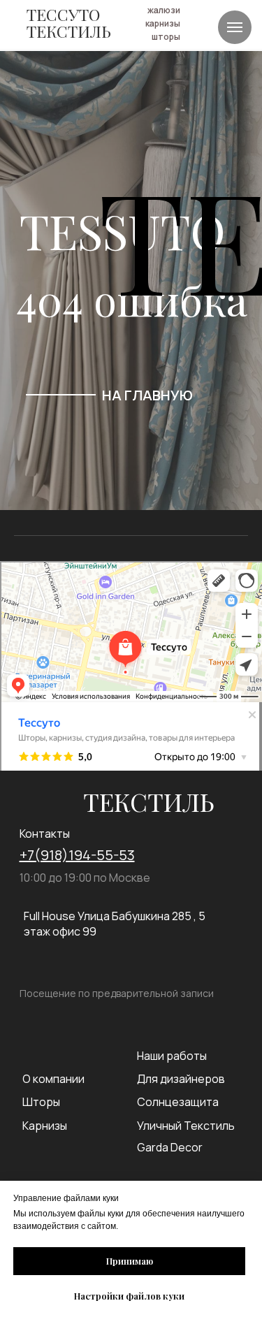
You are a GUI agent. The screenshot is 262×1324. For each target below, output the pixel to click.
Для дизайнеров (181, 1078)
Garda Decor (170, 1147)
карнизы (162, 23)
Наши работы (172, 1055)
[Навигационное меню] (234, 27)
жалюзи (163, 10)
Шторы (41, 1102)
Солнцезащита (178, 1102)
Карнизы (44, 1125)
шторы (166, 37)
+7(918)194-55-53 (77, 854)
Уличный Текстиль (186, 1125)
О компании (53, 1078)
